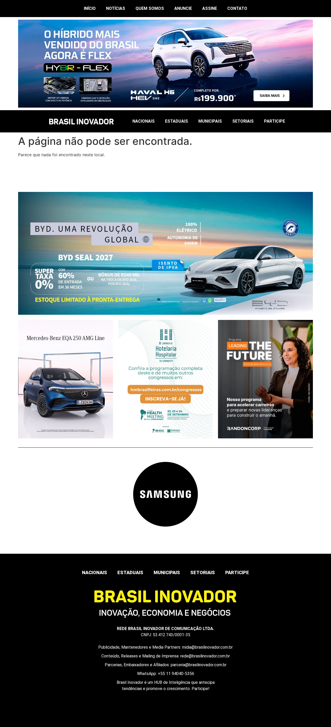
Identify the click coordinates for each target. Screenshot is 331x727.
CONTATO (237, 8)
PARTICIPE (274, 121)
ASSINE (209, 8)
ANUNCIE (183, 8)
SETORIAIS (243, 121)
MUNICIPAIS (210, 121)
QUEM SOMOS (150, 8)
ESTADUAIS (176, 121)
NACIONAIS (143, 121)
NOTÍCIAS (115, 8)
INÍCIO (90, 8)
